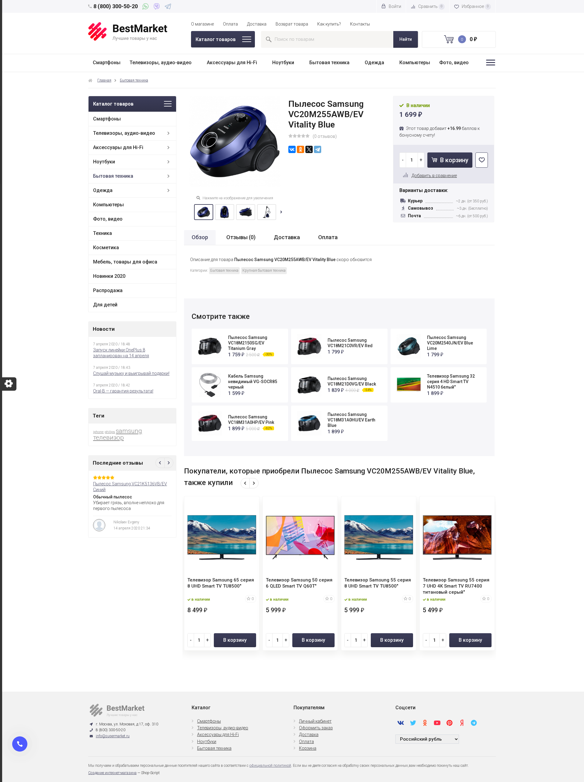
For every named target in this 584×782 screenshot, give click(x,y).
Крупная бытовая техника (264, 270)
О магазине (202, 24)
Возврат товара (292, 24)
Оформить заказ (316, 727)
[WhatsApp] (146, 7)
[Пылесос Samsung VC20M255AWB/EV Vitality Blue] (204, 212)
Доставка (256, 24)
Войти (394, 6)
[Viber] (158, 7)
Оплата (230, 24)
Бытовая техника (329, 62)
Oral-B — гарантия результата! (123, 391)
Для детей (105, 305)
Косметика (106, 247)
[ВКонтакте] (292, 149)
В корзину (453, 160)
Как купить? (329, 24)
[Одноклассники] (300, 149)
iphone (98, 432)
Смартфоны (106, 62)
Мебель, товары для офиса (125, 262)
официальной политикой (270, 765)
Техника (102, 233)
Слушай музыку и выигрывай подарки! (131, 373)
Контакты (360, 24)
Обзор (200, 237)
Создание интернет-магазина (112, 773)
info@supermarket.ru (113, 736)
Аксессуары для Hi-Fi (232, 62)
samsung (129, 431)
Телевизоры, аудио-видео (161, 62)
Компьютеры (414, 62)
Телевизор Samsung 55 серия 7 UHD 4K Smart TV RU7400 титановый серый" (456, 586)
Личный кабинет (315, 721)
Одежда (374, 62)
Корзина (307, 748)
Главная (104, 80)
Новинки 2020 (109, 276)
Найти (405, 39)
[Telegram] (168, 7)
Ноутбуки (283, 62)
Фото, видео (454, 62)
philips (110, 432)
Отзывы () (240, 237)
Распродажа (108, 290)
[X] (309, 149)
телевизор (108, 437)
